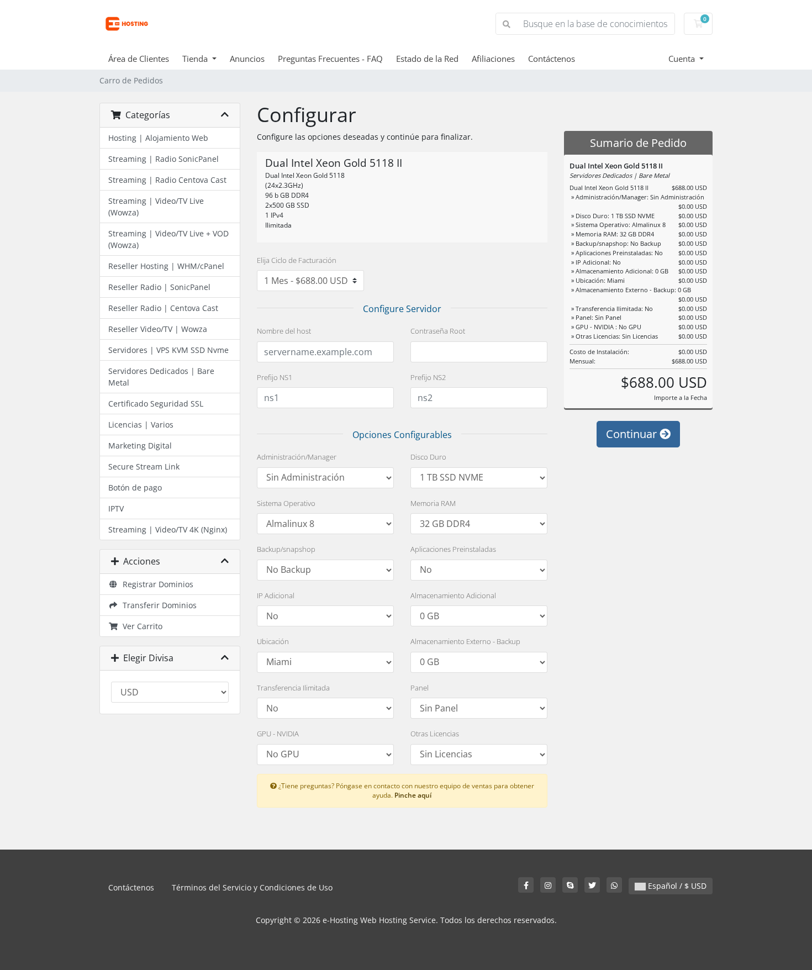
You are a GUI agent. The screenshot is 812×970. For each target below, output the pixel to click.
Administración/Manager (296, 457)
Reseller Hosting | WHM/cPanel (166, 266)
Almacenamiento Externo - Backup (465, 641)
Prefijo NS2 (428, 377)
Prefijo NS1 (274, 377)
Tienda (196, 58)
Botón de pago (135, 487)
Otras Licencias (434, 734)
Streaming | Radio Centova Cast (167, 180)
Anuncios (247, 58)
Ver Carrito (140, 626)
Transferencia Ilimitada (293, 688)
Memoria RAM (433, 503)
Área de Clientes (138, 58)
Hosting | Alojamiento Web (158, 138)
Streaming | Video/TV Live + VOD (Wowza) (168, 239)
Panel (419, 688)
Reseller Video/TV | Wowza (157, 329)
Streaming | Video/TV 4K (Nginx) (167, 529)
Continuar (633, 433)
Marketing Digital (140, 445)
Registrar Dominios (155, 584)
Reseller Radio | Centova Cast (163, 308)
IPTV (116, 508)
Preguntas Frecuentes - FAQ (330, 58)
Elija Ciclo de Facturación (296, 260)
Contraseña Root (437, 331)
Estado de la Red (427, 58)
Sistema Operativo (286, 503)
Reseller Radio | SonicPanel (159, 287)
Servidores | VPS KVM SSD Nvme (168, 350)
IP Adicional (275, 595)
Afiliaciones (493, 58)
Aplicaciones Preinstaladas (453, 549)
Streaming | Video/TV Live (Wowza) (156, 207)
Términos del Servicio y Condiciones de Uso (252, 887)
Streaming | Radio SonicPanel (163, 159)
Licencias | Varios (140, 424)
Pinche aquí (412, 794)
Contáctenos (551, 58)
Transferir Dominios (157, 605)
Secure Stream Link (144, 466)
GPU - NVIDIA (278, 734)
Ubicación (273, 641)
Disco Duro (428, 457)
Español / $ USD (676, 886)
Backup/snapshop (286, 549)
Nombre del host (284, 331)
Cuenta (682, 58)
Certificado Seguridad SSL (155, 403)
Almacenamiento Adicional (453, 595)
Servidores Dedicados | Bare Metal (161, 377)
